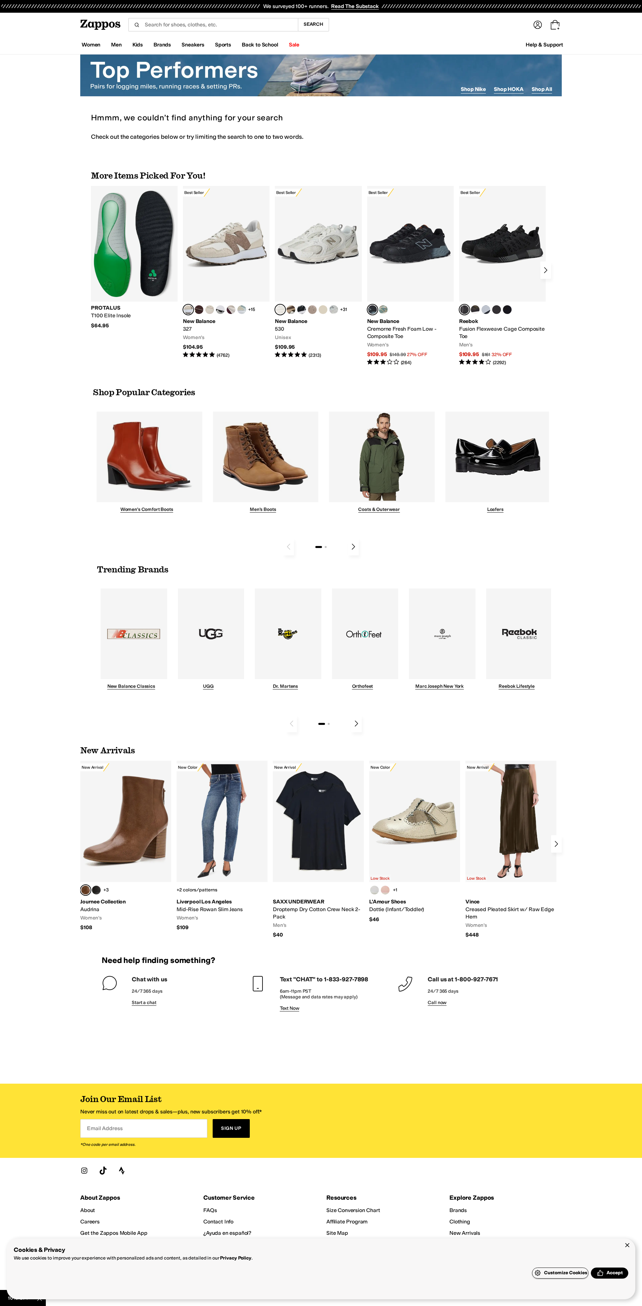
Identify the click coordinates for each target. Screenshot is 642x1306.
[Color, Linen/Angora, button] (209, 309)
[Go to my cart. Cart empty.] (555, 24)
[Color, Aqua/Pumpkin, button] (383, 309)
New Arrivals (464, 1233)
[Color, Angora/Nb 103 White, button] (241, 309)
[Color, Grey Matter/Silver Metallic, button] (333, 309)
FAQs (210, 1210)
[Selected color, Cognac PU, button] (85, 890)
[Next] (545, 270)
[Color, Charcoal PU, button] (96, 890)
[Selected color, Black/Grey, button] (372, 309)
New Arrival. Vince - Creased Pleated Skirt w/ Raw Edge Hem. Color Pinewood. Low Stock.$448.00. (510, 849)
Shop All (542, 89)
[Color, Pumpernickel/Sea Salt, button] (199, 309)
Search (313, 24)
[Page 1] (318, 547)
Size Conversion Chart (353, 1210)
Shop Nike (473, 89)
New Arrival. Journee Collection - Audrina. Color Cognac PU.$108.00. (125, 846)
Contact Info (218, 1221)
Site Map (337, 1233)
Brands (458, 1210)
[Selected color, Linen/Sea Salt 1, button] (188, 309)
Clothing (459, 1221)
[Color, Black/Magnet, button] (301, 309)
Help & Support (544, 44)
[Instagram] (84, 1170)
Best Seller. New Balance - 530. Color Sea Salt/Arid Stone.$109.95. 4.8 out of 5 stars (318, 272)
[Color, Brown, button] (475, 309)
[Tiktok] (103, 1170)
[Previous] (288, 546)
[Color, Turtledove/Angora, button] (323, 309)
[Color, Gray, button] (485, 309)
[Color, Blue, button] (496, 309)
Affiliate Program (346, 1221)
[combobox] (213, 24)
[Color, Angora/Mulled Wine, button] (231, 309)
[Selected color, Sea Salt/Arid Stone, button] (280, 309)
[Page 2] (326, 547)
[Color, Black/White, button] (507, 309)
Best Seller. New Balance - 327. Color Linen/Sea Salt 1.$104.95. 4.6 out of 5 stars (226, 272)
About (87, 1210)
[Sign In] (538, 24)
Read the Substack (355, 6)
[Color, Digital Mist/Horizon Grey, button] (220, 309)
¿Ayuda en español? (227, 1233)
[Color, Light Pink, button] (385, 890)
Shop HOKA (509, 89)
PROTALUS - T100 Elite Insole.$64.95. (134, 257)
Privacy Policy (235, 1258)
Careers (90, 1221)
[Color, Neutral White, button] (374, 890)
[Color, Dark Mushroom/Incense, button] (291, 309)
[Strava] (121, 1170)
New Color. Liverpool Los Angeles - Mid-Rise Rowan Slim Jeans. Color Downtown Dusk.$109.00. (222, 846)
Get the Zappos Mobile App (113, 1233)
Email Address (104, 1128)
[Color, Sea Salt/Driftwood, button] (312, 309)
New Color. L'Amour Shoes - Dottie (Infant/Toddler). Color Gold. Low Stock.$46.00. (414, 842)
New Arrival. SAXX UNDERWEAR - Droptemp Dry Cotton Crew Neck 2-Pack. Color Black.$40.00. (318, 849)
